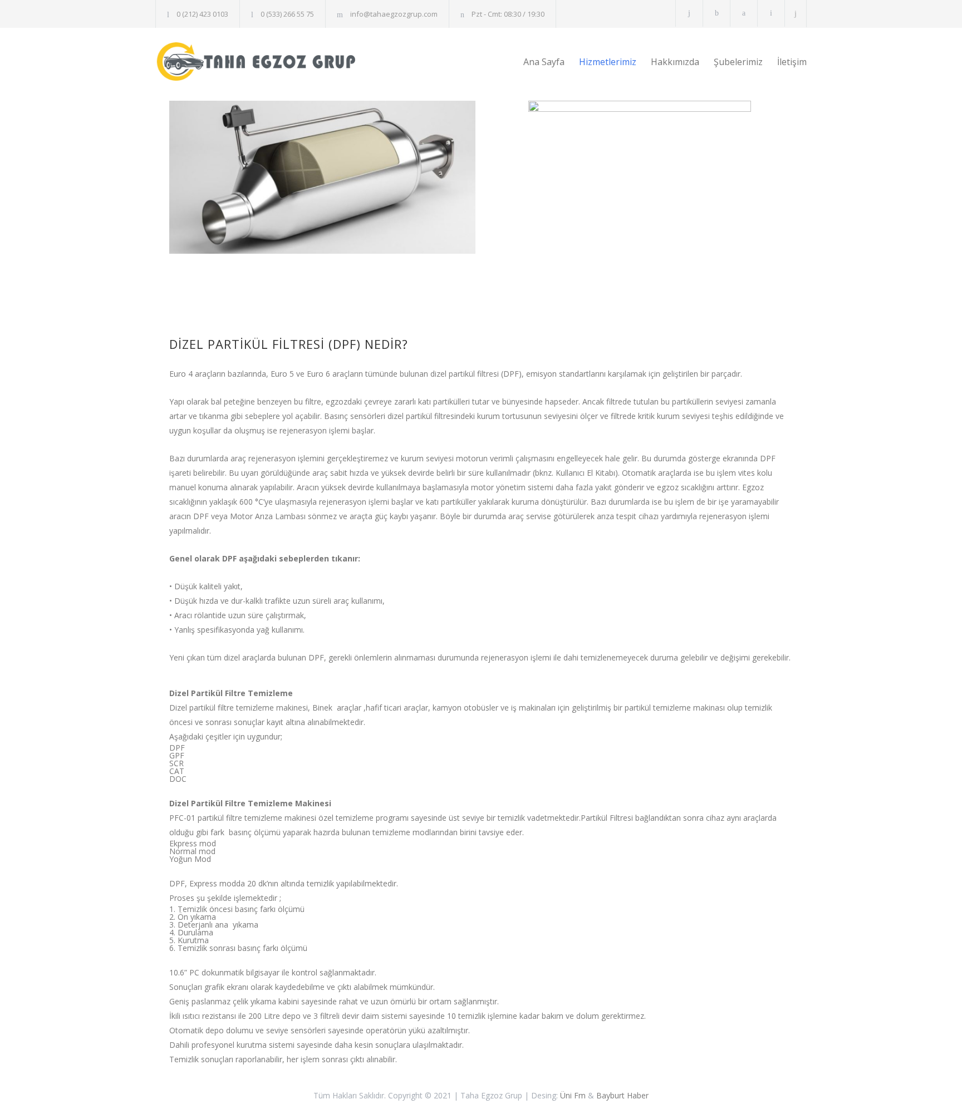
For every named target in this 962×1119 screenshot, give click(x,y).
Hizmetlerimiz (607, 62)
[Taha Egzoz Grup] (258, 61)
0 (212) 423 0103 (202, 14)
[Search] (796, 13)
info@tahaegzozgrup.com (394, 14)
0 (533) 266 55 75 (287, 14)
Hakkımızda (675, 62)
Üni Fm (573, 1095)
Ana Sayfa (544, 62)
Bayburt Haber (622, 1095)
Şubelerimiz (738, 62)
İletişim (792, 62)
